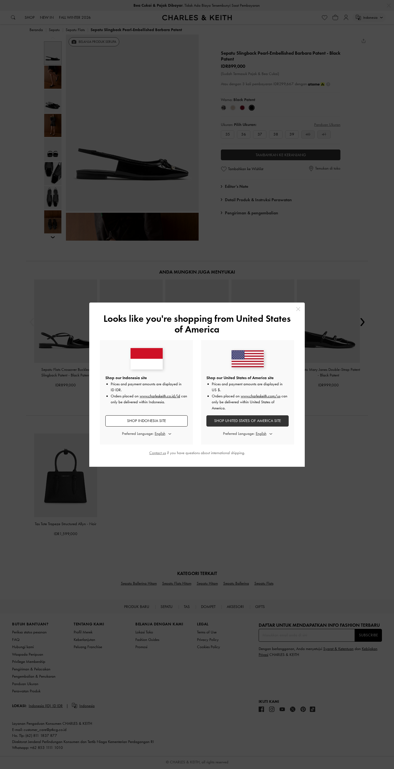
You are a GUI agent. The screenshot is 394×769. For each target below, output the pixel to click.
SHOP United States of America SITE (247, 420)
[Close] (298, 309)
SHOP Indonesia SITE (146, 420)
